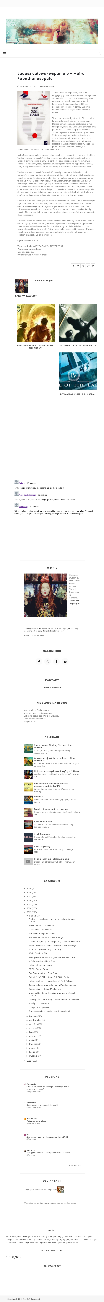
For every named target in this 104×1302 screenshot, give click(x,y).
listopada (33, 1016)
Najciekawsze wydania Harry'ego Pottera (56, 771)
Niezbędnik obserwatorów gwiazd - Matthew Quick (52, 957)
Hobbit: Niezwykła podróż (40, 965)
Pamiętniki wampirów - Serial (42, 933)
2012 (29, 1061)
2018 (29, 892)
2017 (29, 896)
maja (31, 1040)
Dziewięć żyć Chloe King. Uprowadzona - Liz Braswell (54, 999)
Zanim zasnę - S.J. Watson (41, 925)
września (33, 1024)
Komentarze (48, 86)
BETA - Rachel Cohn (38, 969)
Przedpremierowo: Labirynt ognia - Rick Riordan (35, 347)
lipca (31, 1032)
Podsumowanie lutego (36, 1121)
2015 (29, 904)
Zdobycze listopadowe (39, 1007)
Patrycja (31, 1150)
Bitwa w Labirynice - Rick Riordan (77, 394)
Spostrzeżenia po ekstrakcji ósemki (42, 1105)
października (35, 1020)
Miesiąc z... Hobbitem (39, 1003)
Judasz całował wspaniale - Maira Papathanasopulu (52, 985)
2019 (29, 888)
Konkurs (38, 796)
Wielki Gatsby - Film (38, 953)
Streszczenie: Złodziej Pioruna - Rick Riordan (53, 746)
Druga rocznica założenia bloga (51, 859)
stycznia (33, 1056)
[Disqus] (56, 439)
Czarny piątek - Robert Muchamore (45, 989)
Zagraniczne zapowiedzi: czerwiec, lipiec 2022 (47, 1137)
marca (32, 1048)
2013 (29, 912)
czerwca (33, 1036)
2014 (29, 908)
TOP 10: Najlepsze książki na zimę (45, 949)
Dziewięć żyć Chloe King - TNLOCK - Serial (49, 977)
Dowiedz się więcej (52, 687)
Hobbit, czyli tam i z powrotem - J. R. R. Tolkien (51, 981)
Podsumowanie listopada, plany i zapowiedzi (49, 1011)
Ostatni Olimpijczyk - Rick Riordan (78, 346)
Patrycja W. (32, 1118)
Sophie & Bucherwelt (31, 1299)
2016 (29, 900)
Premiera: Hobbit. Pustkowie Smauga (46, 937)
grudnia (33, 916)
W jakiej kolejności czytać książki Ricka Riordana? (55, 759)
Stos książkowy (42, 846)
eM (28, 1134)
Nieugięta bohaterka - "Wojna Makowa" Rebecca (48, 1153)
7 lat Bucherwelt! (43, 834)
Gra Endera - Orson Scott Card (43, 973)
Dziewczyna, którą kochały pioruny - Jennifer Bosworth (54, 941)
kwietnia (33, 1044)
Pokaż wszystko (74, 1165)
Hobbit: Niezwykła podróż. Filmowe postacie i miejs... (53, 945)
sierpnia (33, 1028)
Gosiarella (32, 1084)
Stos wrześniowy (43, 821)
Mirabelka (31, 1103)
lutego (32, 1052)
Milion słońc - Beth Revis (40, 929)
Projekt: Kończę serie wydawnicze (52, 809)
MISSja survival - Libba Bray (42, 961)
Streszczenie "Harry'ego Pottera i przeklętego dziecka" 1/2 (52, 785)
